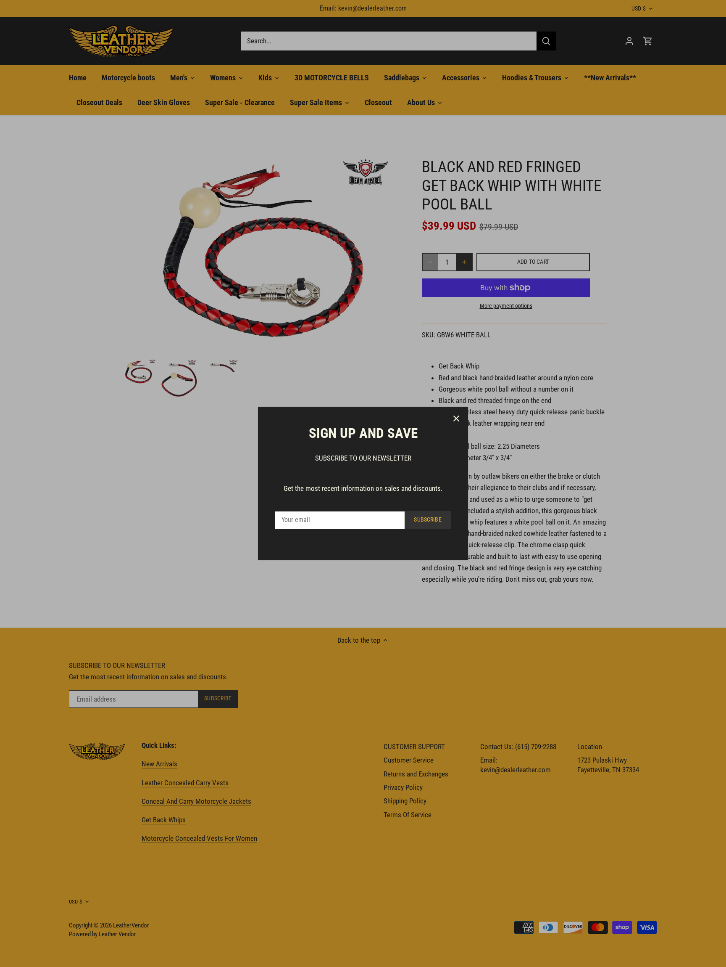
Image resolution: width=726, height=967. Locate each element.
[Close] (456, 418)
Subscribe (427, 519)
